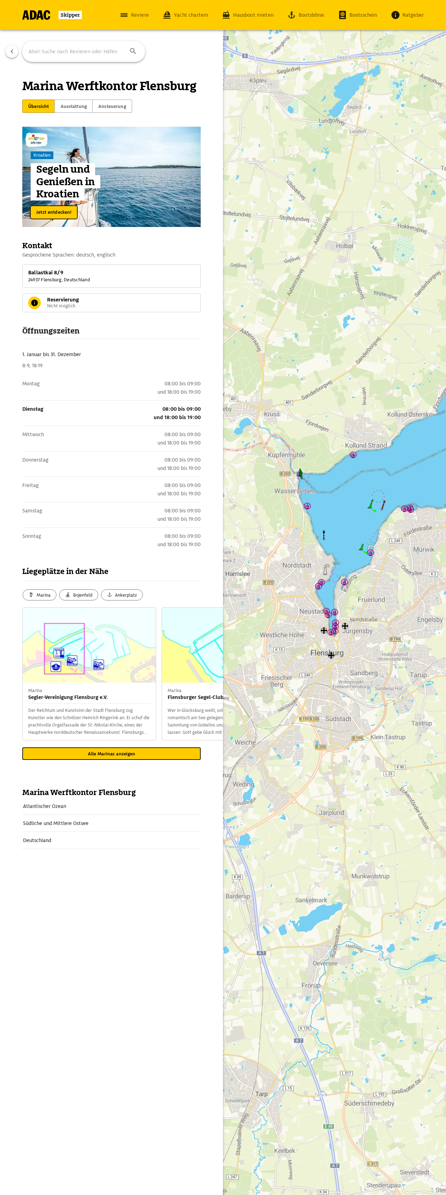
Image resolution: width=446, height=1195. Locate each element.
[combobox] (83, 51)
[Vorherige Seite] (12, 51)
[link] (111, 806)
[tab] (38, 106)
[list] (111, 823)
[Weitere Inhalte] (209, 674)
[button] (133, 51)
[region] (223, 597)
